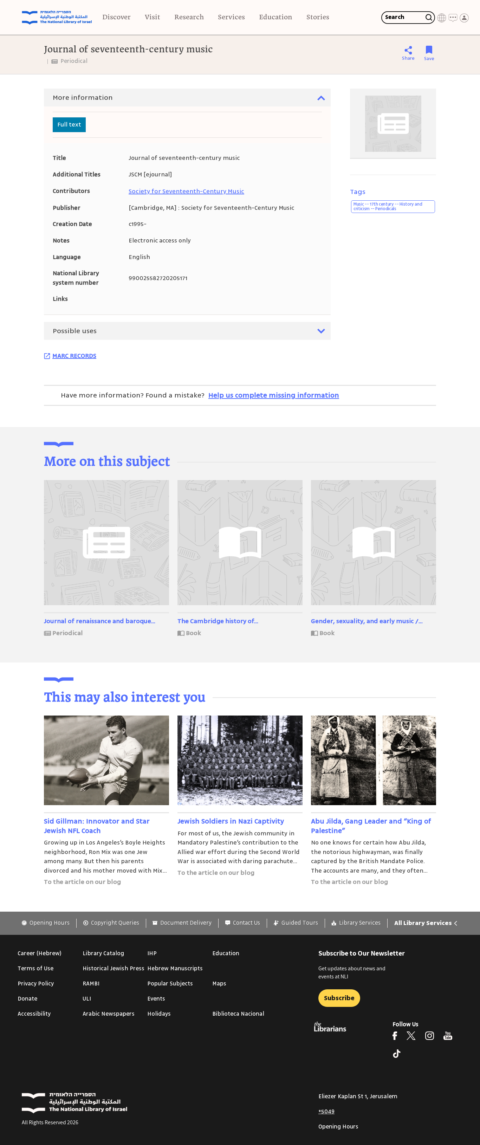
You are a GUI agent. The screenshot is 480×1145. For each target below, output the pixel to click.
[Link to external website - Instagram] (429, 1035)
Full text (69, 124)
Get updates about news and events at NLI (351, 972)
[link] (46, 923)
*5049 (326, 1111)
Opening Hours (338, 1127)
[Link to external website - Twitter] (411, 1035)
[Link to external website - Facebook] (395, 1035)
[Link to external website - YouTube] (447, 1035)
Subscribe (339, 998)
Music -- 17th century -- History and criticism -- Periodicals (387, 206)
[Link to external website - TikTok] (397, 1053)
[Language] (441, 17)
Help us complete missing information (273, 395)
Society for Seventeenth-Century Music (186, 191)
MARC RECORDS (74, 355)
